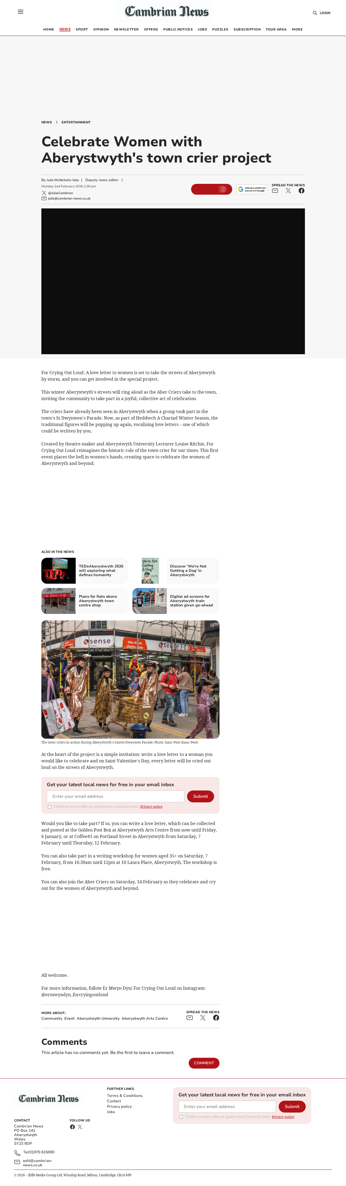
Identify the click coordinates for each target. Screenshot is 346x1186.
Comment (204, 1063)
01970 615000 (41, 1152)
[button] (20, 11)
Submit (200, 796)
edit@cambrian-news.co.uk (37, 1163)
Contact (114, 1101)
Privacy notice (151, 807)
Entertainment (76, 122)
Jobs (111, 1111)
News (46, 122)
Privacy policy (119, 1106)
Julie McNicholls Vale (63, 180)
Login (325, 13)
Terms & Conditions (124, 1095)
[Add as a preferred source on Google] (252, 189)
